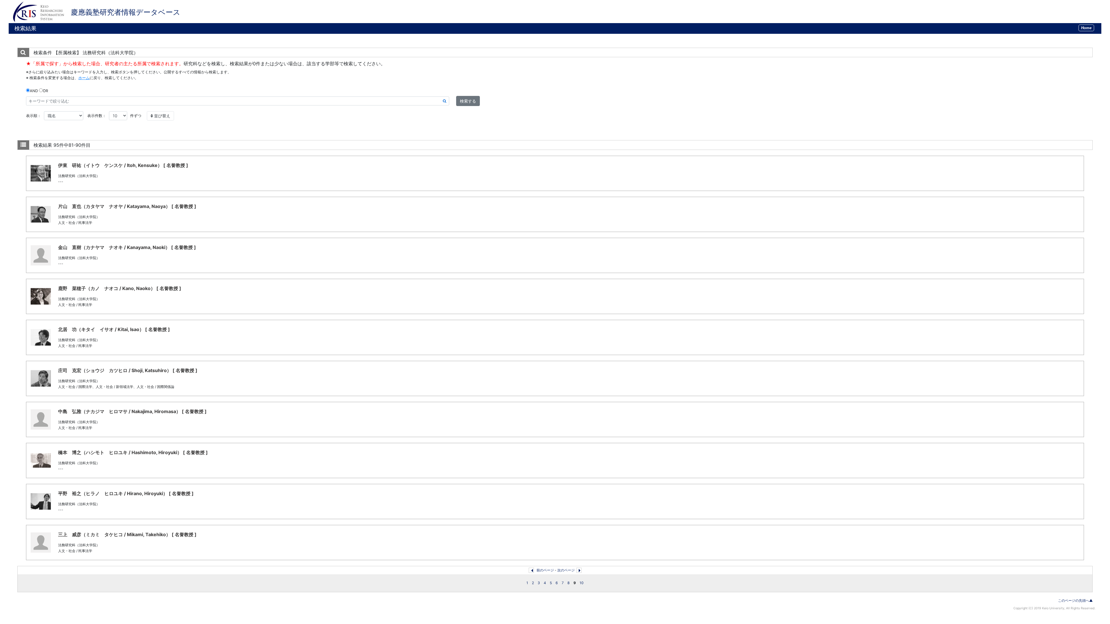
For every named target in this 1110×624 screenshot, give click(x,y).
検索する (468, 101)
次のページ (566, 570)
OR (45, 90)
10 (582, 583)
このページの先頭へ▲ (1075, 600)
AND (34, 90)
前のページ (545, 570)
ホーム (84, 77)
